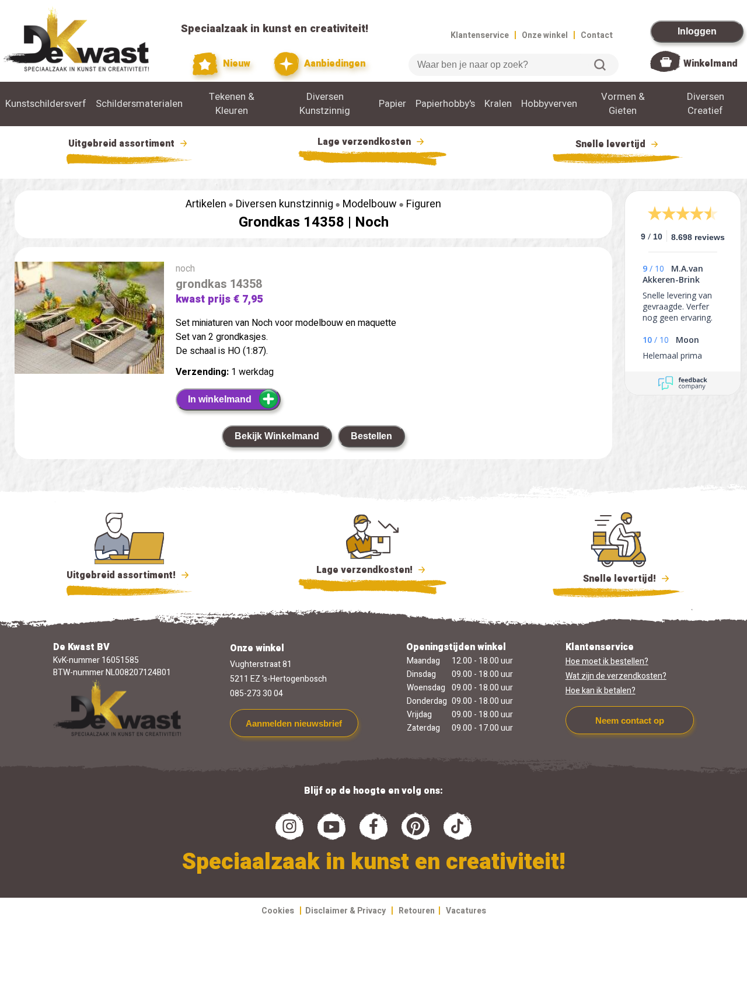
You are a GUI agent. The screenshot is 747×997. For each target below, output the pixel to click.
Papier (392, 104)
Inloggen (697, 31)
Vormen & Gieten (623, 104)
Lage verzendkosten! (365, 570)
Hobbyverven (549, 104)
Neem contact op (629, 720)
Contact (597, 35)
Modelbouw (370, 204)
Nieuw (235, 64)
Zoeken (600, 64)
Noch (372, 222)
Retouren (417, 911)
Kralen (498, 104)
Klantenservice (480, 35)
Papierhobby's (445, 104)
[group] (89, 320)
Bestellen (371, 436)
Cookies (277, 911)
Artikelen (206, 204)
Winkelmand (710, 64)
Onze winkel (545, 35)
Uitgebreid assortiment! (122, 575)
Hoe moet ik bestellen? (607, 661)
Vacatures (466, 911)
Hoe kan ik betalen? (601, 691)
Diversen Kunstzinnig (324, 104)
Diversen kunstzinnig (284, 204)
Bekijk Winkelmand (277, 436)
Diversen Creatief (705, 104)
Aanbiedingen (333, 64)
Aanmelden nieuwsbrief (294, 723)
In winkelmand (220, 399)
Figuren (423, 204)
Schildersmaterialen (139, 104)
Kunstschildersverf (45, 104)
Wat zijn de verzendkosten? (616, 676)
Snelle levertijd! (611, 579)
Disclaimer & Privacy (345, 911)
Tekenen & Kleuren (231, 104)
